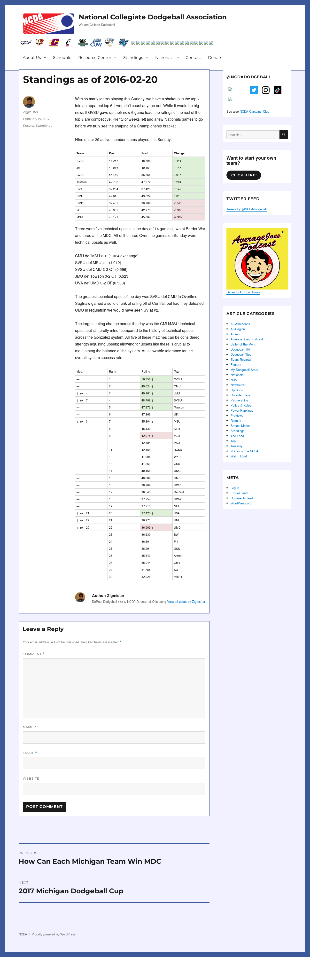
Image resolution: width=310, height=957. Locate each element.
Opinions (237, 390)
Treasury (237, 446)
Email (30, 753)
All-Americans (240, 324)
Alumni (235, 334)
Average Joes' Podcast (247, 339)
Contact (193, 57)
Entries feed (239, 493)
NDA (234, 379)
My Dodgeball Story (244, 369)
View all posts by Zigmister (186, 601)
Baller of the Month (244, 344)
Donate (215, 57)
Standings (133, 57)
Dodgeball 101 (240, 349)
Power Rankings (242, 410)
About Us (32, 57)
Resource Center (94, 57)
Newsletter (238, 385)
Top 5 (234, 441)
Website (31, 778)
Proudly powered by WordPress (54, 934)
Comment (34, 654)
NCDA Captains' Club (254, 111)
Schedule (62, 57)
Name (30, 727)
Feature (236, 364)
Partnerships (239, 400)
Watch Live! (239, 456)
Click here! (244, 175)
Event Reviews (241, 359)
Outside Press (241, 395)
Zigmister (30, 112)
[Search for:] (252, 134)
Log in (235, 488)
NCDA (23, 934)
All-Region (238, 329)
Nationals (164, 57)
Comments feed (242, 498)
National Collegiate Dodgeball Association (153, 17)
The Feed (237, 435)
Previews (237, 415)
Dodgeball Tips (241, 354)
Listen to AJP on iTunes (243, 292)
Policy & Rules (241, 405)
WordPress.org (241, 503)
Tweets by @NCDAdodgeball (246, 209)
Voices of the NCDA (244, 451)
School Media (240, 425)
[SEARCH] (283, 134)
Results (28, 125)
